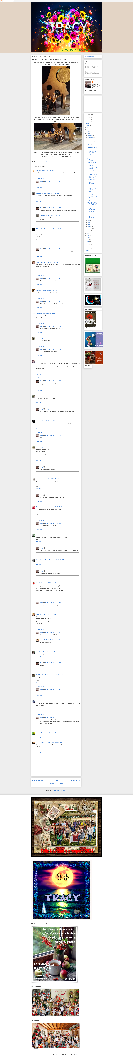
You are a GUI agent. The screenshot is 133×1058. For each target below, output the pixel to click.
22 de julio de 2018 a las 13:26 (54, 742)
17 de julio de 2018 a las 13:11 (53, 717)
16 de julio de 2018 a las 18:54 (53, 523)
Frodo (37, 535)
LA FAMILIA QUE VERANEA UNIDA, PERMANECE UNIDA (91, 182)
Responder (38, 175)
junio (89, 220)
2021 (87, 127)
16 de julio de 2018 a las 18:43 (53, 435)
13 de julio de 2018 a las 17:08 (53, 409)
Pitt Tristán (39, 701)
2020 (87, 129)
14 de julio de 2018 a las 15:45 (47, 535)
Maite (37, 396)
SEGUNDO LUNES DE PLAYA (92, 177)
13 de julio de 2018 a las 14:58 (48, 396)
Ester (37, 338)
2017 (87, 233)
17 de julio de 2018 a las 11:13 (50, 701)
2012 (87, 244)
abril (89, 224)
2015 (87, 237)
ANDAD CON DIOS (41, 674)
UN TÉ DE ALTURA (92, 147)
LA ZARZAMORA (40, 742)
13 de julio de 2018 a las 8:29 (46, 170)
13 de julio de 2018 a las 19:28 (47, 420)
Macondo (38, 290)
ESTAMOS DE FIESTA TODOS (91, 155)
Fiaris (37, 651)
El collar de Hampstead (41, 507)
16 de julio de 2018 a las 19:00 (53, 663)
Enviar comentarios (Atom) (59, 790)
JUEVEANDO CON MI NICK (92, 168)
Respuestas (41, 178)
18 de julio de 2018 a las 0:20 (48, 732)
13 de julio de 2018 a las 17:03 (53, 278)
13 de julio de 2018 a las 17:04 (53, 301)
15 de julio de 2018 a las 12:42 (48, 614)
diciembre (90, 135)
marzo (89, 226)
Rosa (37, 447)
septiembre (91, 141)
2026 (87, 117)
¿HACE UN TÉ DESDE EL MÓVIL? (91, 159)
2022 (87, 125)
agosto (89, 144)
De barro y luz (39, 478)
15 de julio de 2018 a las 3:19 (48, 582)
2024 (87, 121)
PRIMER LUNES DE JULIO (91, 212)
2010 (87, 248)
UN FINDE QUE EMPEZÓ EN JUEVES (91, 193)
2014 (87, 239)
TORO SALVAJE (40, 229)
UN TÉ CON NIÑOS (92, 174)
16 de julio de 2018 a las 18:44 (53, 495)
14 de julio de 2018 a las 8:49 (55, 215)
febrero (90, 228)
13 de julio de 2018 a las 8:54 (49, 290)
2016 (87, 235)
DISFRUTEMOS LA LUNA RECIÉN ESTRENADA (92, 151)
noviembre (90, 137)
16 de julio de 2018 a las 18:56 (53, 548)
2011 (87, 246)
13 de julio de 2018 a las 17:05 (53, 326)
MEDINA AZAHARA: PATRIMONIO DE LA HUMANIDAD (92, 204)
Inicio (57, 780)
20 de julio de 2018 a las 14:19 (52, 640)
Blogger (77, 1055)
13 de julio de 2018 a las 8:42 (51, 193)
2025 (87, 119)
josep (37, 420)
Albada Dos (39, 262)
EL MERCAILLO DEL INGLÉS (91, 171)
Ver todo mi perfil (89, 92)
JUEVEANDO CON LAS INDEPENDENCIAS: (92, 198)
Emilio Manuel (39, 193)
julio (89, 146)
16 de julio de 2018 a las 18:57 (53, 571)
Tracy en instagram (89, 56)
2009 (87, 250)
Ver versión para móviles (56, 783)
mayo (89, 222)
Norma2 (38, 582)
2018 (87, 133)
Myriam (38, 614)
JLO (37, 170)
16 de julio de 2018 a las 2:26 (47, 651)
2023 (87, 123)
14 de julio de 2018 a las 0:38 (51, 478)
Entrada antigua (75, 780)
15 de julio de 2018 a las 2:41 (56, 559)
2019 (87, 131)
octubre (90, 139)
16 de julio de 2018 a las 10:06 (55, 674)
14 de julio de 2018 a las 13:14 (56, 507)
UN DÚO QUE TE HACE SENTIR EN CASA (91, 164)
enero (89, 230)
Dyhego (38, 732)
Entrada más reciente (38, 780)
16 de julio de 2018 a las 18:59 (53, 602)
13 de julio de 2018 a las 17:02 (53, 248)
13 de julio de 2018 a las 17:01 (53, 208)
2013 (87, 241)
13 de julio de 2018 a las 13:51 (48, 361)
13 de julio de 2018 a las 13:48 (47, 338)
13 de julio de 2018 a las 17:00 (53, 181)
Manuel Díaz (39, 313)
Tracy (41, 181)
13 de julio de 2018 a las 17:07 (53, 380)
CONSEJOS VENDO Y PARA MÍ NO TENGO (91, 188)
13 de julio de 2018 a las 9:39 (50, 313)
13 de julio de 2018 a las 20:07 (47, 447)
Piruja (37, 361)
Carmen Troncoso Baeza (42, 559)
